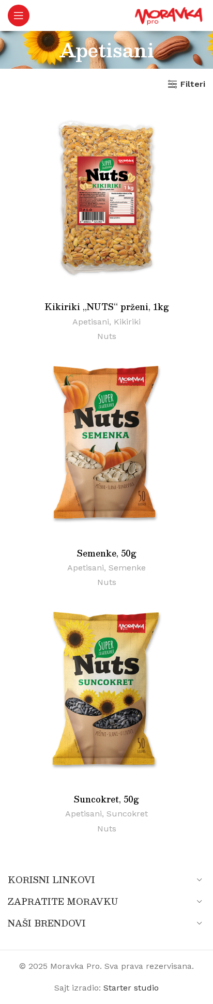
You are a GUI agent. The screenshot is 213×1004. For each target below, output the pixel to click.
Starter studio (131, 988)
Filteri (192, 84)
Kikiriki (127, 322)
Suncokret (127, 813)
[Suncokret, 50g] (106, 690)
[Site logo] (169, 15)
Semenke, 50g (106, 553)
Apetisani (90, 322)
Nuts (106, 336)
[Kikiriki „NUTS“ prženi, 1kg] (106, 198)
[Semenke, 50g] (106, 444)
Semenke (127, 568)
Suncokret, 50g (106, 799)
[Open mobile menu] (19, 15)
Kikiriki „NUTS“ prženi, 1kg (106, 307)
